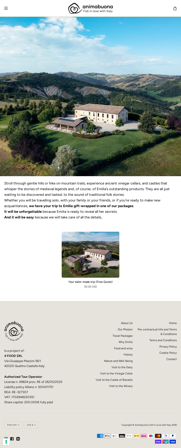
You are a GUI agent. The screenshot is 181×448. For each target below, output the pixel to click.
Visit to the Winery (121, 386)
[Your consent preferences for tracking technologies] (6, 441)
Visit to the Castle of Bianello (114, 379)
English (12, 425)
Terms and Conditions (163, 340)
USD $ (30, 425)
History (128, 354)
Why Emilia (126, 342)
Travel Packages (123, 335)
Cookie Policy (168, 352)
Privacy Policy (168, 346)
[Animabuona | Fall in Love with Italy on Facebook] (12, 439)
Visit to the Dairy (122, 367)
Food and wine (123, 348)
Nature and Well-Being (118, 361)
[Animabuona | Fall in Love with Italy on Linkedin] (18, 439)
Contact (171, 359)
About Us (127, 323)
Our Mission (125, 329)
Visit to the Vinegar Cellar (116, 373)
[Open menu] (4, 8)
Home (173, 323)
